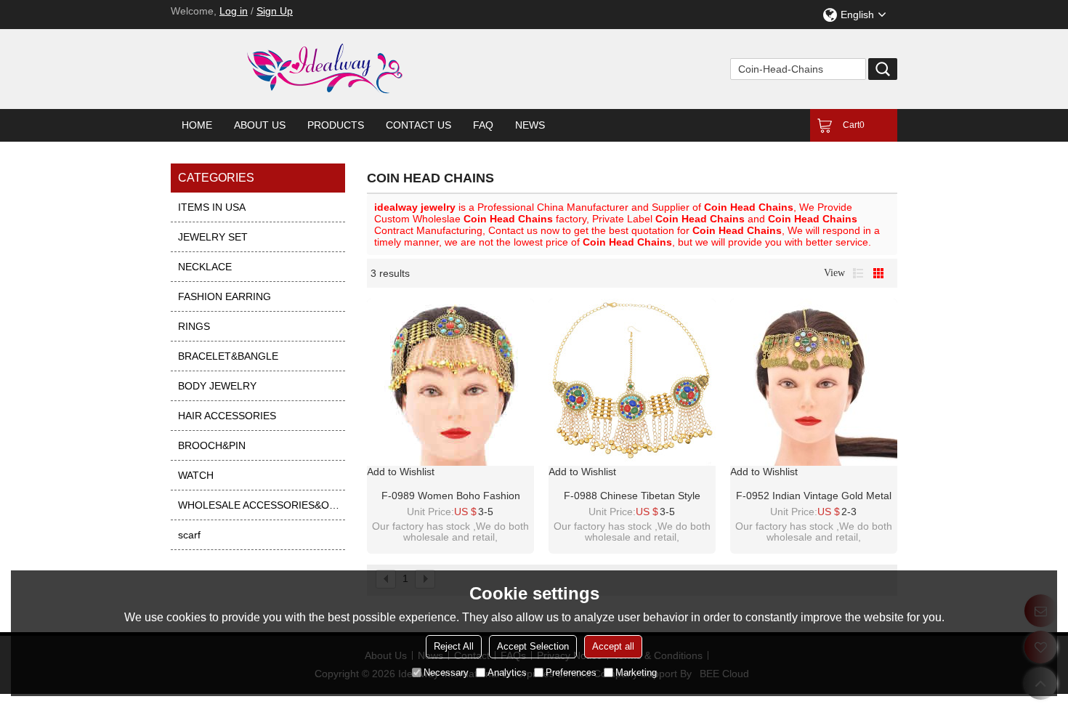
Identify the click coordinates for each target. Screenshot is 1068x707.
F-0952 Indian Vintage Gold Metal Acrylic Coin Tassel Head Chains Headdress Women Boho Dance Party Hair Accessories (813, 496)
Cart (854, 125)
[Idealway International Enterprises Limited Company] (381, 69)
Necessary (446, 672)
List (858, 273)
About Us (260, 125)
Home (197, 125)
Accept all (613, 646)
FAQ (483, 125)
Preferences (571, 672)
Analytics (507, 672)
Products (335, 125)
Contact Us (418, 125)
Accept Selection (533, 646)
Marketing (636, 672)
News (530, 125)
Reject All (454, 646)
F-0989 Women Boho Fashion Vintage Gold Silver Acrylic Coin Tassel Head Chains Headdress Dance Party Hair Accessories (451, 496)
